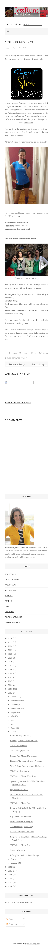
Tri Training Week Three (21, 845)
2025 (10, 642)
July (12, 716)
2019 (10, 665)
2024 (10, 646)
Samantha (28, 122)
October (14, 704)
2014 (10, 685)
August (14, 712)
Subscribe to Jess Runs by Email (18, 902)
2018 (10, 669)
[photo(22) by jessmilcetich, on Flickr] (26, 203)
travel (8, 606)
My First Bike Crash (19, 789)
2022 (10, 654)
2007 (10, 882)
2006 (10, 886)
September (15, 708)
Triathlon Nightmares (19, 771)
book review (10, 574)
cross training (12, 579)
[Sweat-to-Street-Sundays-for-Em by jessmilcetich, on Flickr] (26, 100)
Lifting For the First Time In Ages (25, 855)
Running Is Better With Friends (24, 740)
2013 (10, 689)
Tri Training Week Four (20, 803)
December (15, 696)
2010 (10, 871)
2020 (10, 661)
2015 (10, 681)
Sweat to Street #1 (18, 850)
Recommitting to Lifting (20, 735)
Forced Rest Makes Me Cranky (23, 756)
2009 (10, 874)
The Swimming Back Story (21, 826)
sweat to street (19, 358)
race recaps (10, 585)
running (9, 595)
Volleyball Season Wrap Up (22, 831)
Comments (13, 924)
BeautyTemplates (33, 944)
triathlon (9, 611)
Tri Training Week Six (19, 750)
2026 (10, 638)
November (15, 700)
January (14, 863)
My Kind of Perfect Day (20, 816)
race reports (11, 590)
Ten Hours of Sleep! (18, 745)
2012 (10, 693)
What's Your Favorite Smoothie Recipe (27, 766)
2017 (10, 673)
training (9, 601)
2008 (10, 878)
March (13, 731)
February (14, 859)
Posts (10, 919)
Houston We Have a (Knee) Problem (26, 761)
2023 (10, 650)
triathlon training (13, 617)
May (12, 724)
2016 (10, 677)
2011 (10, 867)
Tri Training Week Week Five (23, 776)
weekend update (12, 622)
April (13, 728)
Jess (8, 48)
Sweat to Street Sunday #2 (18, 402)
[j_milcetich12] (19, 544)
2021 (10, 658)
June (12, 720)
